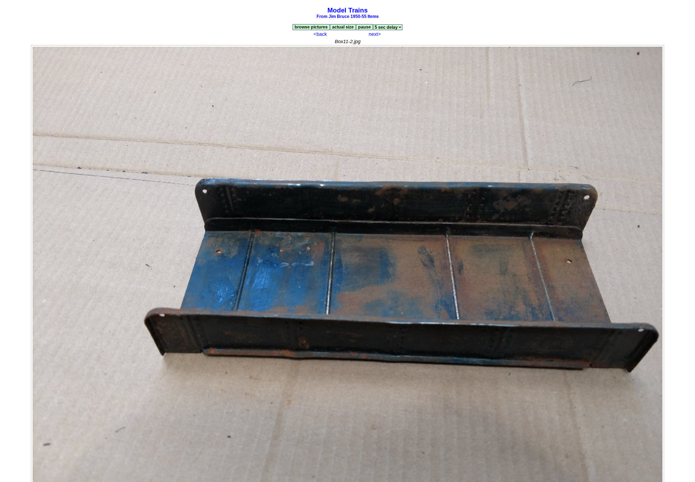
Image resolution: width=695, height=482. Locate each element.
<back (320, 34)
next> (375, 34)
